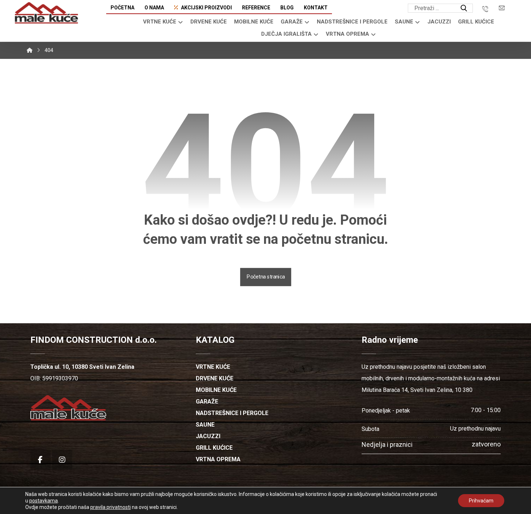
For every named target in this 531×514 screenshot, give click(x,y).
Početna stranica (265, 277)
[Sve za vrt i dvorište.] (46, 13)
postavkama (43, 501)
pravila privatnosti (110, 507)
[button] (464, 8)
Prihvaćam (481, 501)
